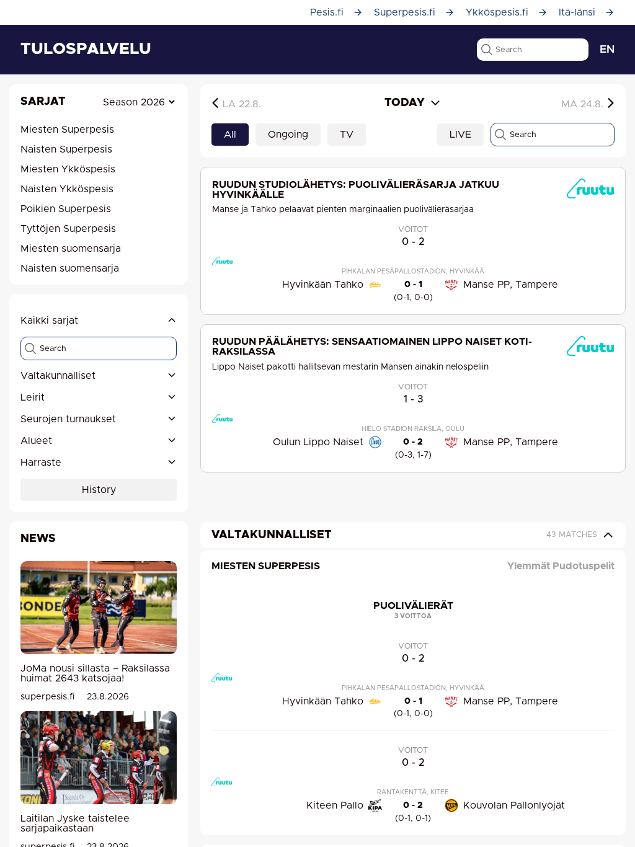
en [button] (607, 49)
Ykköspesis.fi (497, 12)
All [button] (230, 135)
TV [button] (346, 135)
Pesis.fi (327, 12)
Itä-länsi (577, 12)
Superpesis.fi (404, 12)
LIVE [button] (460, 135)
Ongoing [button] (288, 135)
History (99, 490)
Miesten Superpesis (265, 566)
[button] (98, 376)
